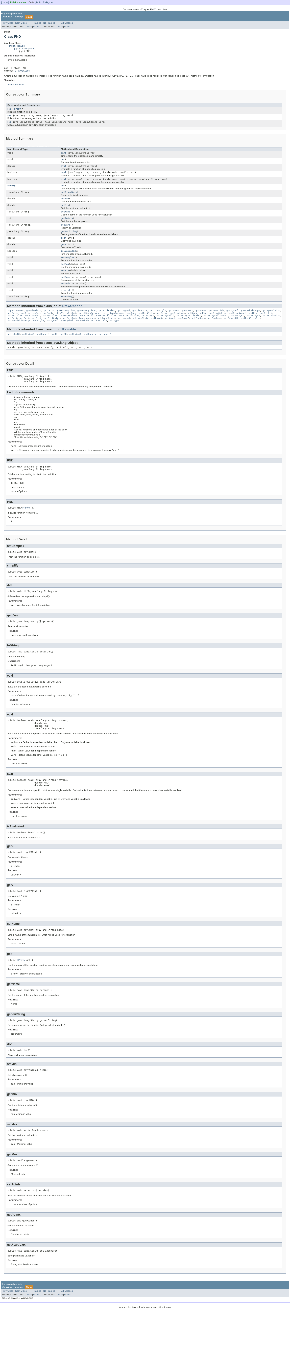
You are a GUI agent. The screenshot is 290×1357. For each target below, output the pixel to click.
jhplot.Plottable (17, 46)
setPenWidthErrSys (19, 320)
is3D (54, 334)
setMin (65, 270)
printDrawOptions (89, 313)
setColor (162, 313)
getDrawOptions (86, 310)
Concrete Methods (65, 147)
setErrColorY (69, 315)
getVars (65, 225)
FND (9, 109)
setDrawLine (177, 313)
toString (66, 296)
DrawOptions (22, 70)
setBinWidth (146, 313)
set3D (63, 334)
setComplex (67, 257)
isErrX (48, 313)
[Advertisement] (145, 1331)
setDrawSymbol (238, 313)
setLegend (124, 318)
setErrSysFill (165, 315)
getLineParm (139, 310)
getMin (65, 205)
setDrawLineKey (196, 313)
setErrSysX (237, 315)
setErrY (24, 318)
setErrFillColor (106, 315)
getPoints (67, 218)
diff (63, 153)
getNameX (174, 310)
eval (63, 166)
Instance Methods (38, 147)
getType (25, 313)
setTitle (101, 320)
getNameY (187, 310)
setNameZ (183, 318)
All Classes (67, 23)
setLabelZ (105, 334)
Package (18, 16)
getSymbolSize (271, 310)
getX (63, 238)
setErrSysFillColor (189, 315)
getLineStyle (158, 310)
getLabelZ (43, 334)
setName (65, 277)
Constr (29, 26)
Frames (37, 23)
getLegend (124, 310)
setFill (36, 318)
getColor (49, 310)
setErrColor (15, 315)
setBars (131, 313)
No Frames (49, 23)
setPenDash (198, 318)
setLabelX (75, 334)
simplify (66, 290)
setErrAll (266, 313)
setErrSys (148, 315)
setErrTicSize (271, 315)
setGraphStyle (106, 318)
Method (36, 26)
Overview (7, 16)
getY (63, 244)
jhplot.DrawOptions (24, 48)
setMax (65, 264)
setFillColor (52, 318)
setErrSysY (253, 315)
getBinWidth (33, 310)
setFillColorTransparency (79, 318)
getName (65, 211)
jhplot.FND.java (44, 2)
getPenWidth (216, 310)
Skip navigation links (11, 13)
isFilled (70, 313)
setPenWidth (231, 318)
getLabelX (14, 334)
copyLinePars (16, 310)
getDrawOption (66, 310)
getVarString (69, 231)
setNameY (170, 318)
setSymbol (52, 320)
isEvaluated (68, 251)
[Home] (5, 2)
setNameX (156, 318)
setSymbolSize (84, 320)
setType (114, 320)
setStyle (38, 320)
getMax (65, 198)
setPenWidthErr (250, 318)
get (63, 185)
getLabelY (28, 334)
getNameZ (201, 310)
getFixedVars (69, 192)
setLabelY (90, 334)
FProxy (17, 109)
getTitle (13, 313)
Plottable (69, 329)
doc (63, 159)
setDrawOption (217, 313)
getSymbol (232, 310)
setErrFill (86, 315)
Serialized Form (16, 84)
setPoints (67, 283)
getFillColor (107, 310)
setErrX (12, 318)
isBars (37, 313)
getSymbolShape (250, 310)
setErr (253, 313)
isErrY (59, 313)
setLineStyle (140, 318)
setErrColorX (50, 315)
